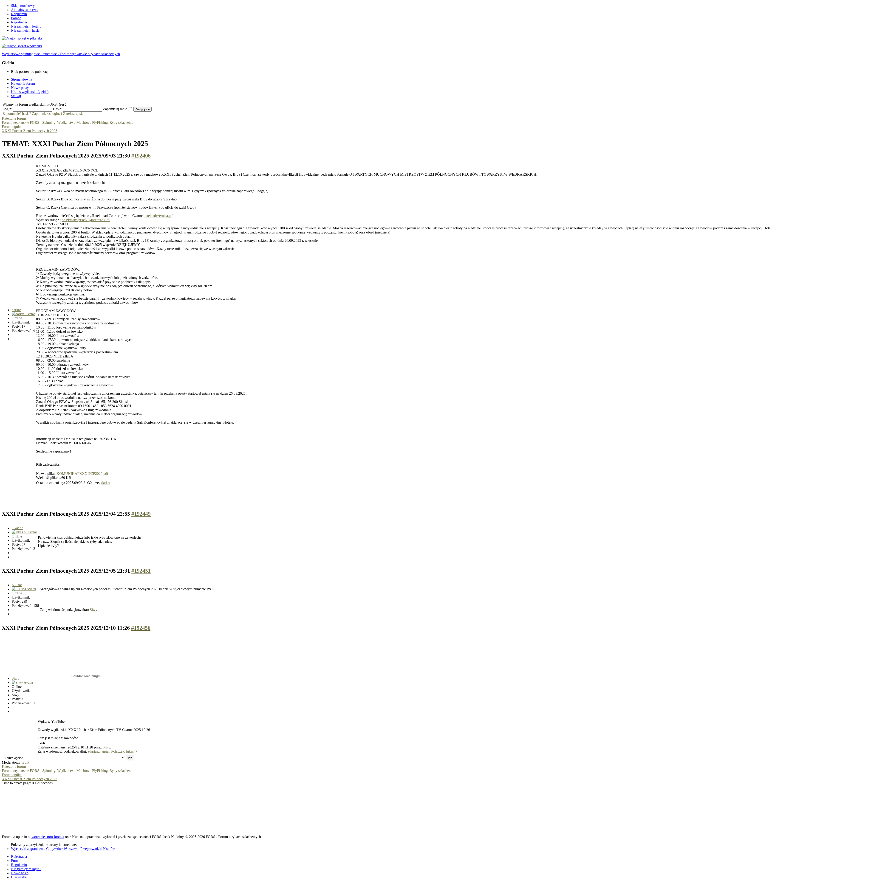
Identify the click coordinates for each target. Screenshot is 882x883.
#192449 (141, 514)
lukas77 (17, 528)
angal (105, 751)
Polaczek (117, 751)
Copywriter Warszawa (62, 849)
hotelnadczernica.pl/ (158, 216)
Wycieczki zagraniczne (27, 849)
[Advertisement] (85, 496)
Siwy (93, 610)
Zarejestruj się (73, 113)
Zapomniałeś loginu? (47, 113)
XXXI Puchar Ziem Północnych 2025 (29, 131)
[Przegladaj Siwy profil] (22, 682)
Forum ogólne (12, 127)
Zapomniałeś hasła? (17, 113)
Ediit (25, 762)
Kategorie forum (14, 118)
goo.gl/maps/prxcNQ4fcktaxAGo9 (85, 220)
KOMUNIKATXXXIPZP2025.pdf (82, 473)
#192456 (140, 628)
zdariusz (94, 751)
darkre (16, 310)
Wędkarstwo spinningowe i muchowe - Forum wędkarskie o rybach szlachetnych (61, 54)
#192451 (141, 571)
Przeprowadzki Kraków (97, 849)
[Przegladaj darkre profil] (23, 314)
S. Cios (17, 585)
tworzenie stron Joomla (47, 837)
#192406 (141, 156)
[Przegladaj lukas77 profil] (24, 532)
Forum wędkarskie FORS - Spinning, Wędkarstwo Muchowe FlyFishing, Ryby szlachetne (67, 122)
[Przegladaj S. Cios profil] (24, 589)
